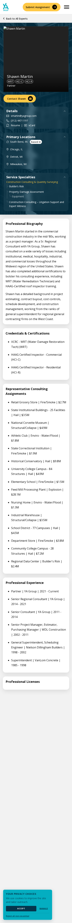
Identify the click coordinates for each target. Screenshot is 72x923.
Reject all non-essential (17, 916)
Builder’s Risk (16, 186)
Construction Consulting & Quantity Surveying (32, 182)
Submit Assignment (38, 7)
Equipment (18, 196)
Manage (43, 908)
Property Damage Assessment (26, 191)
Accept (21, 908)
